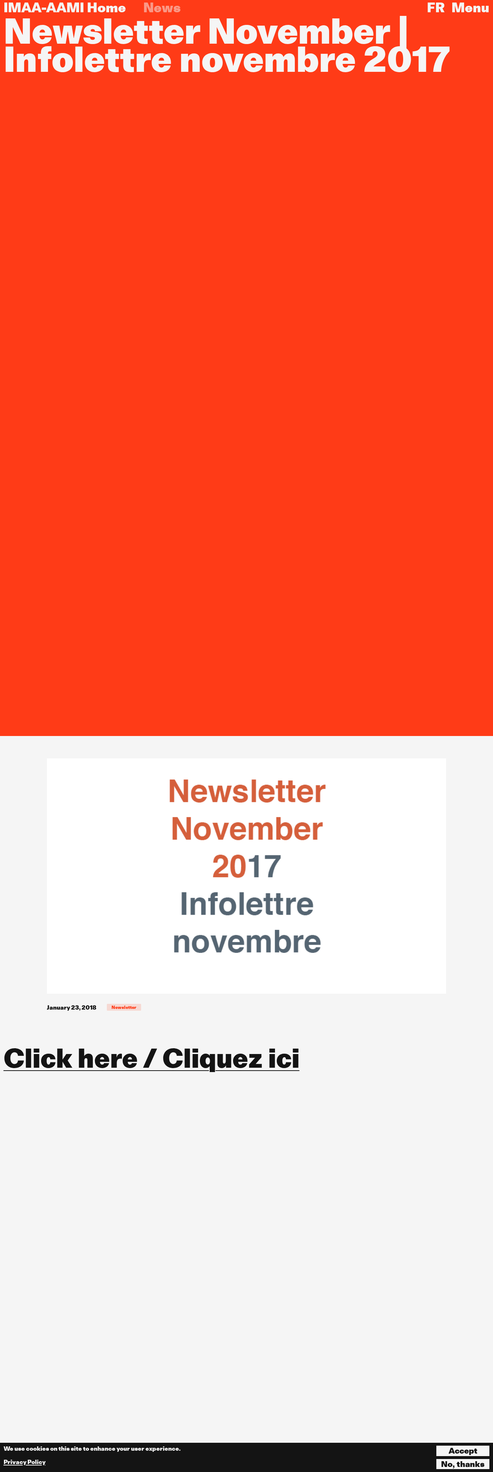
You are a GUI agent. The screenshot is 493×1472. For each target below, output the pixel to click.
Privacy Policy (24, 1462)
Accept (463, 1450)
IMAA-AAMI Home (65, 7)
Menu (470, 7)
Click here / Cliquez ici (152, 1058)
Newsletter (124, 1007)
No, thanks (463, 1464)
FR (436, 7)
